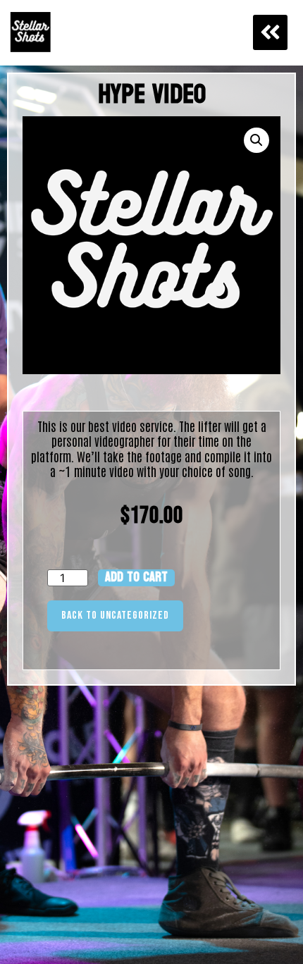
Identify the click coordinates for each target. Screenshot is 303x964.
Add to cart (136, 577)
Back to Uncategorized (115, 615)
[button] (270, 32)
